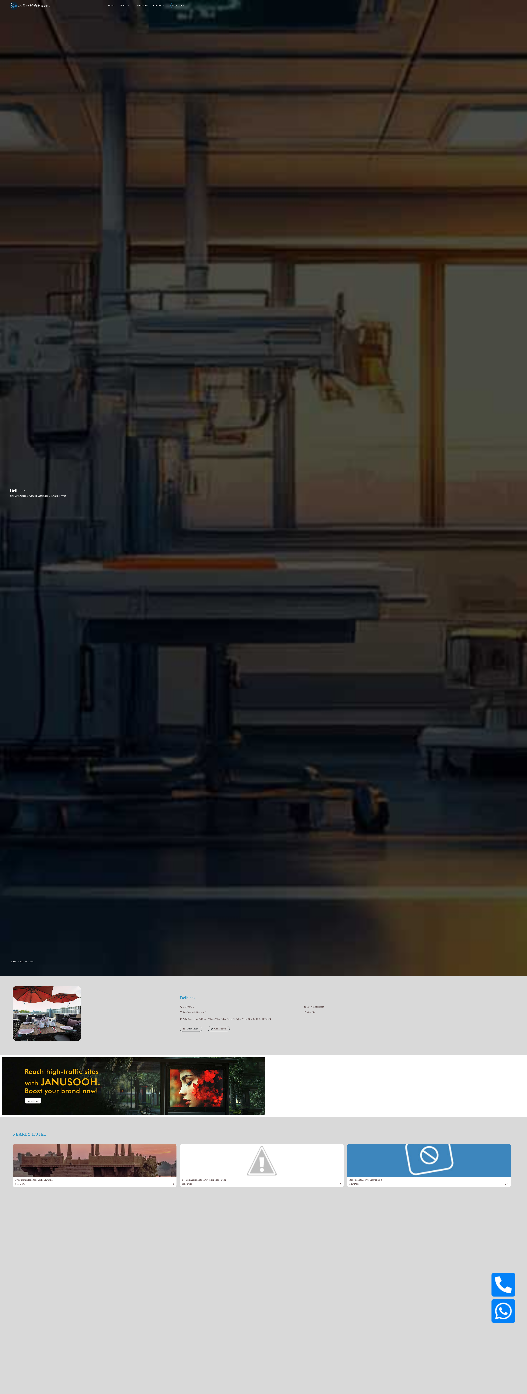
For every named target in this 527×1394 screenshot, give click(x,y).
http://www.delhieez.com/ (194, 1012)
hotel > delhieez (26, 961)
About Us (124, 5)
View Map (311, 1012)
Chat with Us (220, 1029)
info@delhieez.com (315, 1007)
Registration (178, 5)
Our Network (141, 5)
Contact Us (158, 5)
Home (111, 5)
